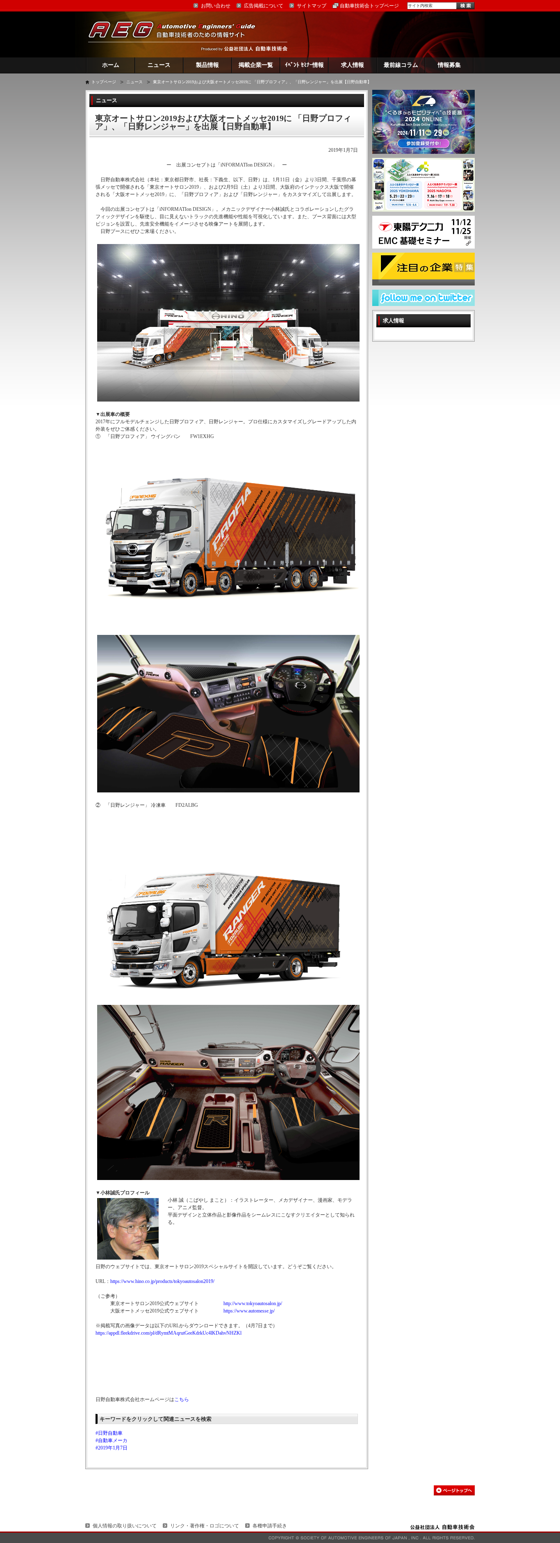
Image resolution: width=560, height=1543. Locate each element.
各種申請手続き (270, 1526)
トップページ (103, 82)
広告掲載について (263, 6)
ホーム (110, 65)
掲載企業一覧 (256, 65)
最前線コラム (401, 65)
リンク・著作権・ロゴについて (204, 1526)
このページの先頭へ (454, 1490)
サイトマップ (311, 6)
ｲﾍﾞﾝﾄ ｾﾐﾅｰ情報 (304, 65)
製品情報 (207, 65)
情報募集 (449, 65)
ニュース (159, 65)
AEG (177, 34)
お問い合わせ (215, 6)
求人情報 (352, 65)
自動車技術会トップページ (369, 6)
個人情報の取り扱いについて (125, 1526)
